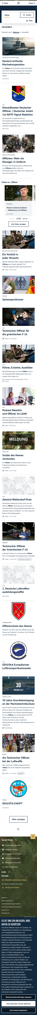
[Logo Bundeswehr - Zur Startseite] (18, 3)
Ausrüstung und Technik (24, 559)
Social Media (7, 840)
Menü (6, 3)
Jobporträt (20, 773)
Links (4, 872)
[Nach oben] (33, 836)
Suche (31, 3)
